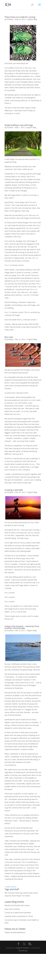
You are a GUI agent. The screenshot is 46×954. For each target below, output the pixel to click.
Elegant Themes (22, 948)
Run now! (9, 337)
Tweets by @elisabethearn (15, 932)
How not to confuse (12, 909)
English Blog (32, 19)
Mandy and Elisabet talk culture (17, 905)
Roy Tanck (34, 893)
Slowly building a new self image (19, 125)
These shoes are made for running (20, 17)
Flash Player (16, 896)
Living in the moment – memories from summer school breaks (22, 627)
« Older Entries (10, 887)
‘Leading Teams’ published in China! (19, 916)
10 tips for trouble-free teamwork (18, 912)
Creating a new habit (14, 490)
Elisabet (10, 19)
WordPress (23, 951)
